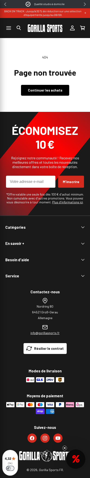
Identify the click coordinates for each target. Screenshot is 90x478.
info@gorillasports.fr (45, 333)
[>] (85, 4)
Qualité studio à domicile (49, 4)
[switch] (10, 468)
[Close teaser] (64, 448)
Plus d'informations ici (67, 202)
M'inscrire (71, 181)
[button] (19, 28)
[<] (5, 4)
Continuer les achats (45, 90)
